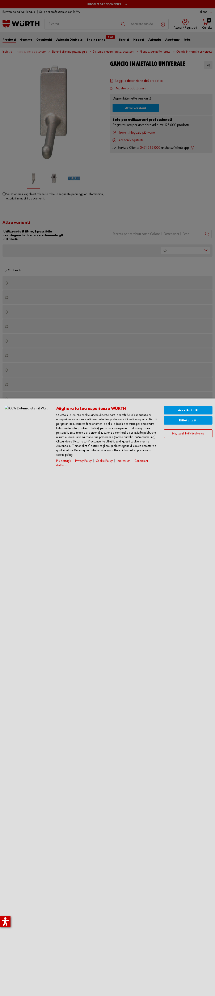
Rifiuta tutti (188, 420)
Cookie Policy (104, 460)
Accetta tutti (188, 410)
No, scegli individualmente (188, 433)
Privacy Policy (83, 460)
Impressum (123, 460)
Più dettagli (63, 460)
